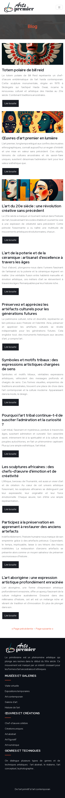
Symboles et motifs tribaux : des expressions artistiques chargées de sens (31, 364)
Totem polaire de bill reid (23, 69)
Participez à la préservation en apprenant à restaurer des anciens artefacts (31, 527)
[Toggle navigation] (59, 7)
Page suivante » (44, 628)
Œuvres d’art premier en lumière (30, 138)
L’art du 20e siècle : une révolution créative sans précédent (31, 208)
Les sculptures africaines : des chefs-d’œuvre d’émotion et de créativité (29, 471)
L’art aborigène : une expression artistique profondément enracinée (32, 580)
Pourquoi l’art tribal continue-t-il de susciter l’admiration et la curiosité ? (32, 420)
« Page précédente (22, 628)
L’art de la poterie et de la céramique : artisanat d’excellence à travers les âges (32, 257)
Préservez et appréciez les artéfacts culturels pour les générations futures (25, 309)
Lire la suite (10, 103)
